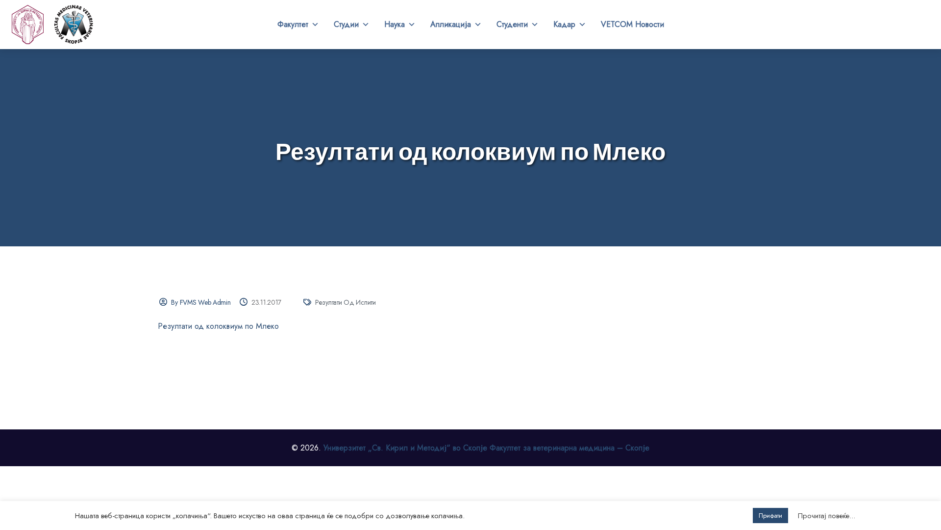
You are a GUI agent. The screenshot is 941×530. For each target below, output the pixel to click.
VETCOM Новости (632, 24)
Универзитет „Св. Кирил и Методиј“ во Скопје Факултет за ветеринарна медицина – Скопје (73, 24)
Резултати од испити (345, 302)
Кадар (564, 24)
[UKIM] (27, 24)
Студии (346, 24)
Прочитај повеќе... (826, 515)
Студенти (512, 24)
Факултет (292, 24)
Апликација (450, 24)
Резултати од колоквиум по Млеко (218, 326)
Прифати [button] (770, 515)
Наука (394, 24)
